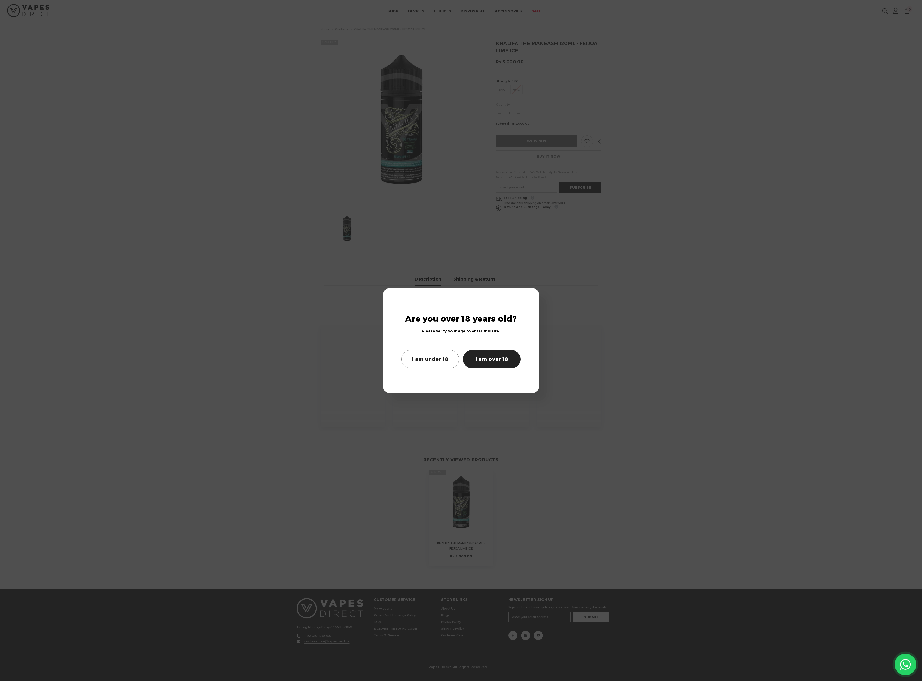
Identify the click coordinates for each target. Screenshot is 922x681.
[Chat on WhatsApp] (905, 664)
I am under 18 (430, 359)
